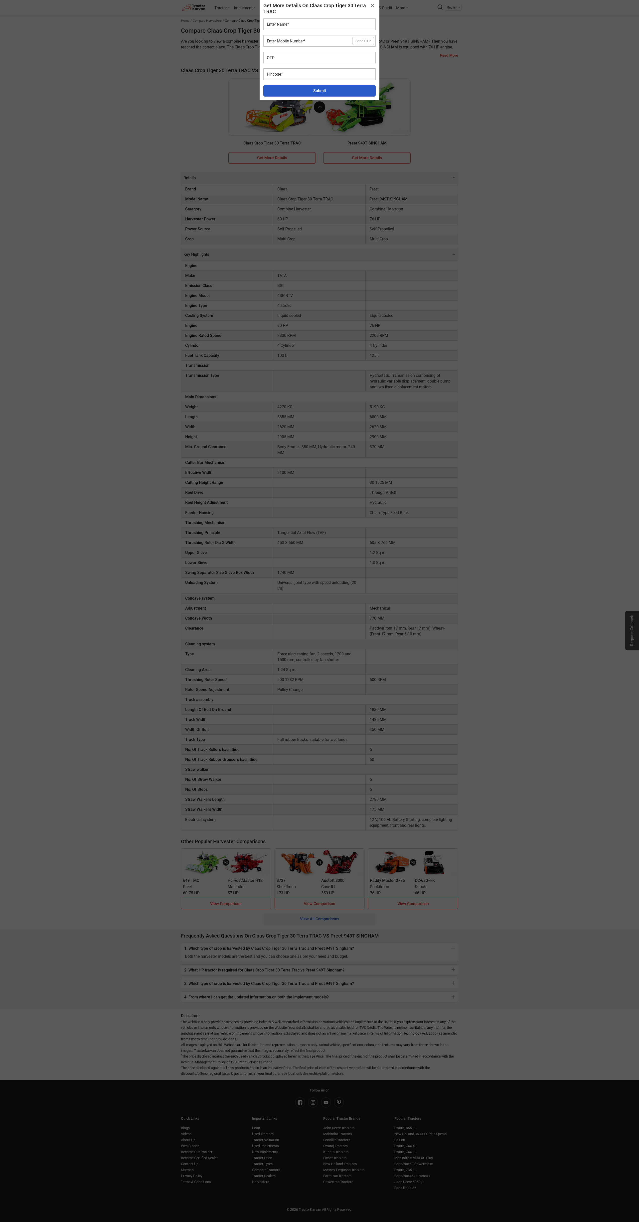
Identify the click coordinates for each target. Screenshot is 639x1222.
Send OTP (363, 41)
